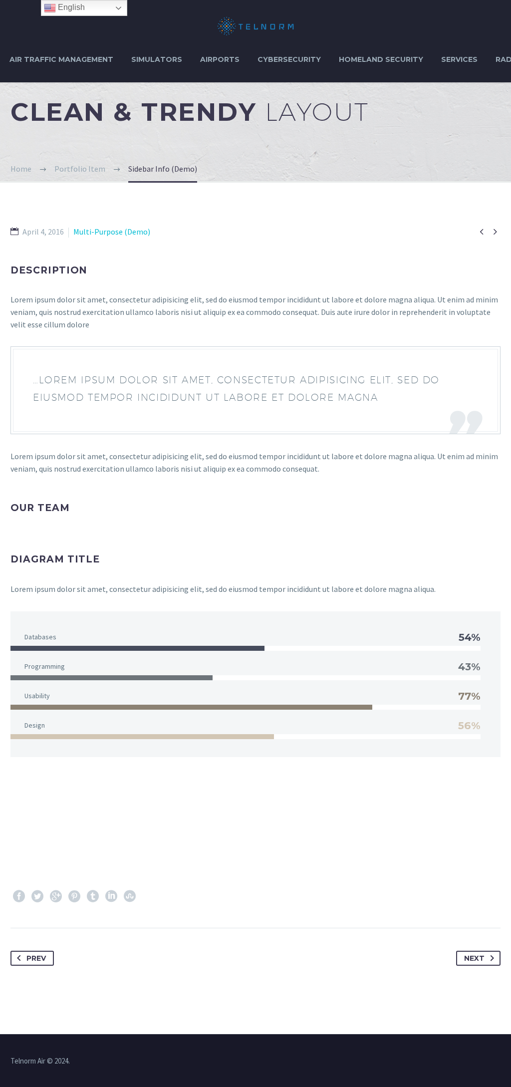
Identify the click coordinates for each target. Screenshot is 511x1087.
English (70, 7)
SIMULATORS (156, 59)
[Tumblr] (93, 896)
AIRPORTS (220, 59)
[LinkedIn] (111, 896)
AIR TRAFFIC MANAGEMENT (61, 59)
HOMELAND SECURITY (381, 59)
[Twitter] (37, 896)
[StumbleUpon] (130, 896)
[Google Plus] (56, 896)
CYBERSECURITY (289, 59)
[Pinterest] (74, 896)
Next (474, 958)
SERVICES (459, 59)
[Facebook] (19, 896)
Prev (36, 958)
